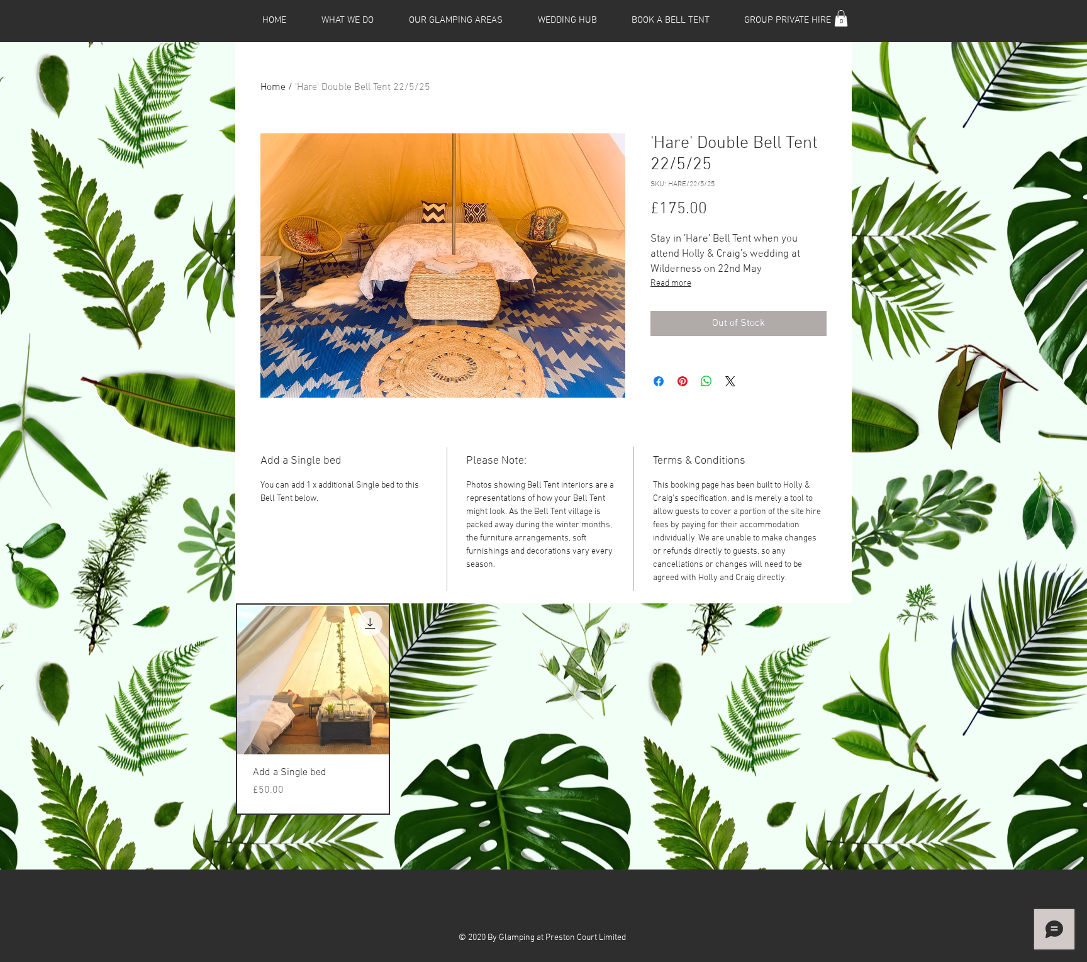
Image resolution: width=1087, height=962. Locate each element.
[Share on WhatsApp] (706, 381)
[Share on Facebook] (658, 381)
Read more (670, 283)
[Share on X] (730, 381)
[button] (841, 18)
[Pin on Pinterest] (682, 381)
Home (273, 87)
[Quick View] (313, 680)
